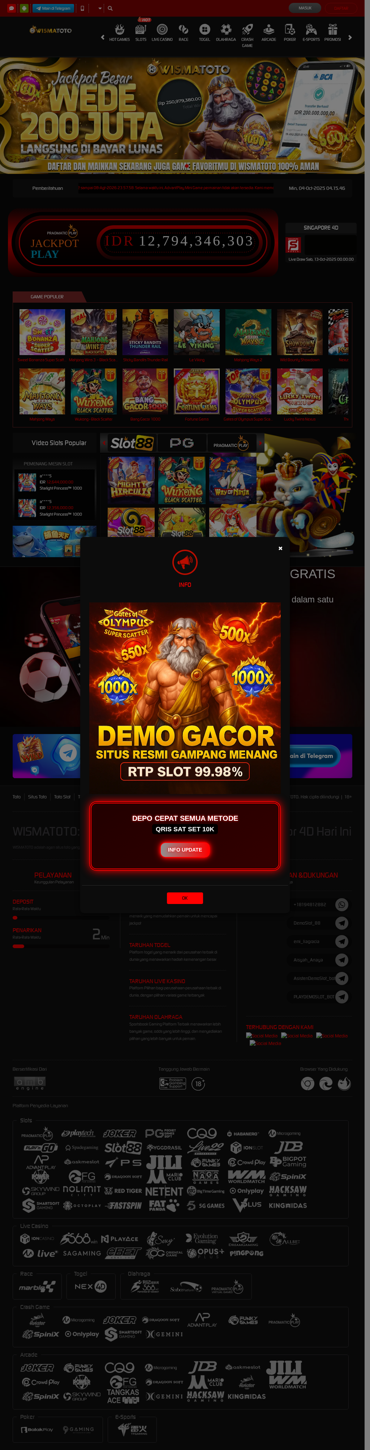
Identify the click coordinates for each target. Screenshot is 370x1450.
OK (185, 898)
